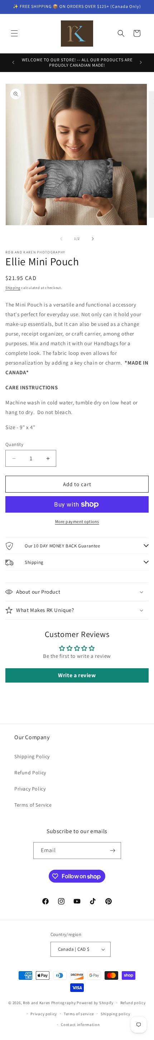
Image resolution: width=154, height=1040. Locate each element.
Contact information (80, 1024)
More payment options (77, 521)
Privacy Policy (29, 788)
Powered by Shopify (95, 1002)
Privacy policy (43, 1013)
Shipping (12, 287)
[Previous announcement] (13, 62)
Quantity (14, 444)
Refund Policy (30, 772)
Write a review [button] (77, 675)
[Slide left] (61, 239)
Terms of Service (33, 805)
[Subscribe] (113, 850)
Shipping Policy (32, 756)
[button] (14, 33)
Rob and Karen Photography (49, 1002)
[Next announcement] (141, 62)
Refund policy (133, 1002)
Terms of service (79, 1013)
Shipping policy (115, 1013)
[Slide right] (93, 239)
